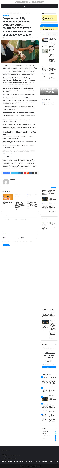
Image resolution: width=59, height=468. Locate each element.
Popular (43, 34)
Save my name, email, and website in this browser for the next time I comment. (18, 241)
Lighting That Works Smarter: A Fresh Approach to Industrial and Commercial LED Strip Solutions (52, 207)
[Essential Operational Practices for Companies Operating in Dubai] (45, 417)
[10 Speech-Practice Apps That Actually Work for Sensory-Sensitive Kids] (53, 265)
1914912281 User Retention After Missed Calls (52, 39)
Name (4, 233)
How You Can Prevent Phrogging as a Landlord (52, 199)
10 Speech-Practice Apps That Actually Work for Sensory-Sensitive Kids (48, 192)
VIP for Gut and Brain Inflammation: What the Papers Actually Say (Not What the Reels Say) (45, 313)
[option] (49, 89)
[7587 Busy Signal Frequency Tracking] (45, 45)
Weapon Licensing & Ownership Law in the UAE (52, 68)
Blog (43, 440)
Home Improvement (17, 6)
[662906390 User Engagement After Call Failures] (8, 197)
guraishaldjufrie (6, 15)
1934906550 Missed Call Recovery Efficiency (51, 75)
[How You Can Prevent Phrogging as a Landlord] (45, 199)
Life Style (23, 6)
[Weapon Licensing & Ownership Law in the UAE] (45, 68)
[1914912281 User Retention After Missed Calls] (45, 40)
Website (22, 237)
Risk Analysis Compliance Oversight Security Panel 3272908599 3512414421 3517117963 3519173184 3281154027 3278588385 (32, 204)
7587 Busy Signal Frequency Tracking (52, 45)
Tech (32, 6)
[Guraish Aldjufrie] (29, 2)
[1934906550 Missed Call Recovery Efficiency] (45, 75)
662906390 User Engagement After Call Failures (7, 202)
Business (11, 6)
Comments (54, 34)
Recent (48, 34)
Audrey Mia (13, 179)
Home (8, 6)
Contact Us (36, 6)
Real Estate (28, 6)
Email (4, 237)
